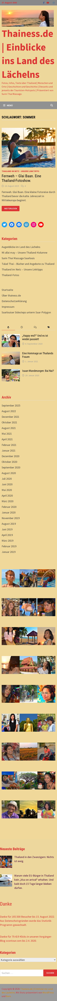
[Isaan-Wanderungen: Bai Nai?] (11, 371)
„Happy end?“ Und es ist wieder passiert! (35, 337)
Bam (8, 996)
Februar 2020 (9, 507)
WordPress (48, 992)
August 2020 (9, 473)
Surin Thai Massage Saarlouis (18, 258)
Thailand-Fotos (10, 275)
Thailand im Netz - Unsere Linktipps (20, 171)
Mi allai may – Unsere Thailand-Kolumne (24, 252)
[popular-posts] (8, 327)
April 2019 (7, 535)
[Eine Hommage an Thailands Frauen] (11, 353)
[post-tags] (48, 327)
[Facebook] (44, 2)
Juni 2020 (7, 484)
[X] (51, 2)
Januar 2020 (9, 512)
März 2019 (7, 540)
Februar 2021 (9, 445)
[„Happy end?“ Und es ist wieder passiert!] (11, 336)
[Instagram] (53, 2)
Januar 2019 (9, 552)
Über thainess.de (11, 295)
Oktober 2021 (9, 422)
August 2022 (9, 411)
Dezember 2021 (10, 416)
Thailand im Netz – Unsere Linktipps (22, 269)
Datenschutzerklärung (14, 301)
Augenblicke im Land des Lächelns (21, 247)
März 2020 (7, 501)
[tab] (8, 327)
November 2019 (11, 518)
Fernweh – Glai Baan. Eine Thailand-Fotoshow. (21, 178)
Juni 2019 (7, 529)
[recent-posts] (21, 327)
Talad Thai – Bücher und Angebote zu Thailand (28, 264)
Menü (10, 105)
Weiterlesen (10, 208)
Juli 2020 (7, 478)
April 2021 (7, 439)
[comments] (35, 327)
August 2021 (9, 428)
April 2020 (7, 495)
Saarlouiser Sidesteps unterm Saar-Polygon (26, 312)
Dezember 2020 (10, 456)
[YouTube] (48, 2)
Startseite (7, 290)
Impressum (8, 306)
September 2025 (11, 405)
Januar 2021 (9, 450)
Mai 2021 (7, 433)
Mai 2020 (7, 490)
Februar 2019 (9, 546)
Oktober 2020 (9, 462)
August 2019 (9, 523)
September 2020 (11, 467)
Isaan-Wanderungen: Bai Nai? (38, 370)
